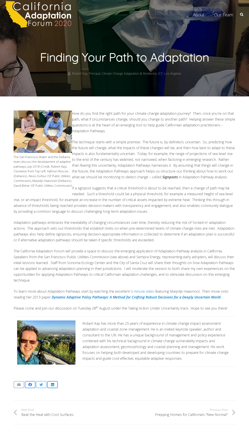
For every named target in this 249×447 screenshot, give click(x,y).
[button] (241, 14)
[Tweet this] (41, 384)
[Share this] (30, 384)
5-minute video (142, 291)
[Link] (39, 14)
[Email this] (19, 384)
